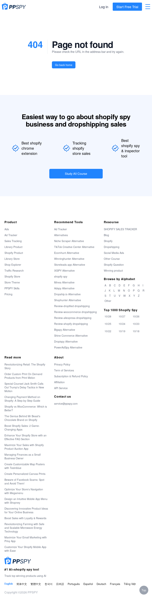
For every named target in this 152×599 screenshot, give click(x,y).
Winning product (113, 270)
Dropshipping (111, 247)
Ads (6, 229)
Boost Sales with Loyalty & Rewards (25, 518)
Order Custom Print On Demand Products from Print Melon (23, 376)
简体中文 (21, 584)
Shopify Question (114, 264)
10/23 (136, 324)
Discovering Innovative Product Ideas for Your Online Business (26, 510)
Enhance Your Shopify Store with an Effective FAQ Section (25, 437)
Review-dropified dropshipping (72, 306)
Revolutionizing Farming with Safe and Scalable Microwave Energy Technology (24, 527)
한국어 (48, 584)
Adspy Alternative (64, 288)
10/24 (122, 324)
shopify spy (60, 276)
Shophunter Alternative (67, 300)
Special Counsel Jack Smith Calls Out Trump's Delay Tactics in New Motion (24, 387)
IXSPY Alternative (64, 270)
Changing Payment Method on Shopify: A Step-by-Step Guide (22, 398)
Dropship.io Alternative (67, 294)
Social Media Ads (114, 253)
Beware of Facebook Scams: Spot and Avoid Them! (24, 481)
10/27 (122, 316)
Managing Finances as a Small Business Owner (22, 456)
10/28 (108, 316)
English (8, 583)
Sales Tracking (13, 241)
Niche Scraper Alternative (69, 241)
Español (88, 584)
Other (108, 301)
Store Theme (12, 282)
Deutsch (101, 584)
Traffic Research (14, 270)
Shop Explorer (12, 264)
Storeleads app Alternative (69, 264)
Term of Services (64, 370)
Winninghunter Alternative (69, 259)
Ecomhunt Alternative (66, 253)
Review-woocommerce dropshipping (75, 312)
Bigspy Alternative (64, 329)
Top (144, 590)
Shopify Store (12, 276)
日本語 (60, 584)
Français (115, 584)
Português (74, 584)
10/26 (136, 316)
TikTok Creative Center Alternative (74, 247)
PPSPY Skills (11, 288)
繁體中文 (36, 584)
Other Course (112, 259)
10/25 (108, 324)
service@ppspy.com (66, 403)
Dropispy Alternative (66, 341)
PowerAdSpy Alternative (68, 347)
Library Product (13, 247)
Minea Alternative (64, 282)
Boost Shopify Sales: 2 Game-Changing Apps (22, 427)
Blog (106, 235)
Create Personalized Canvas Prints (24, 474)
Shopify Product (13, 253)
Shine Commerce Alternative (71, 335)
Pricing (8, 294)
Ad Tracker (10, 235)
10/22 (108, 331)
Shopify (108, 241)
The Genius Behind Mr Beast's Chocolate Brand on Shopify (22, 418)
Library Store (12, 259)
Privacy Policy (62, 364)
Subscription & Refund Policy (71, 376)
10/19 (122, 331)
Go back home (63, 65)
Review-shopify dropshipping (71, 324)
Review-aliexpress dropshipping (72, 318)
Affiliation (59, 382)
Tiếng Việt (130, 584)
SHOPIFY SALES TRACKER (120, 229)
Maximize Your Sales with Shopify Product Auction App (24, 446)
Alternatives (61, 235)
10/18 (136, 331)
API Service (61, 388)
